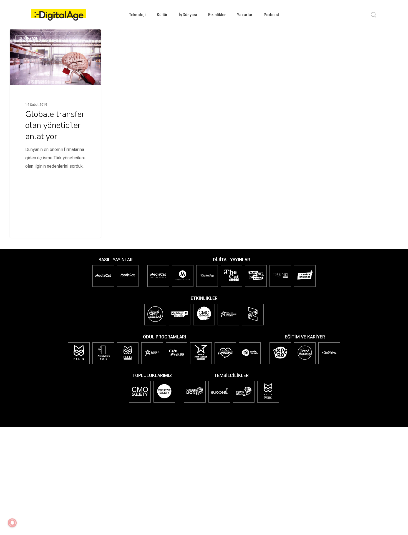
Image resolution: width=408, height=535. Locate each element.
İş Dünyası (28, 38)
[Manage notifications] (12, 522)
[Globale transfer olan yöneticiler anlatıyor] (55, 107)
